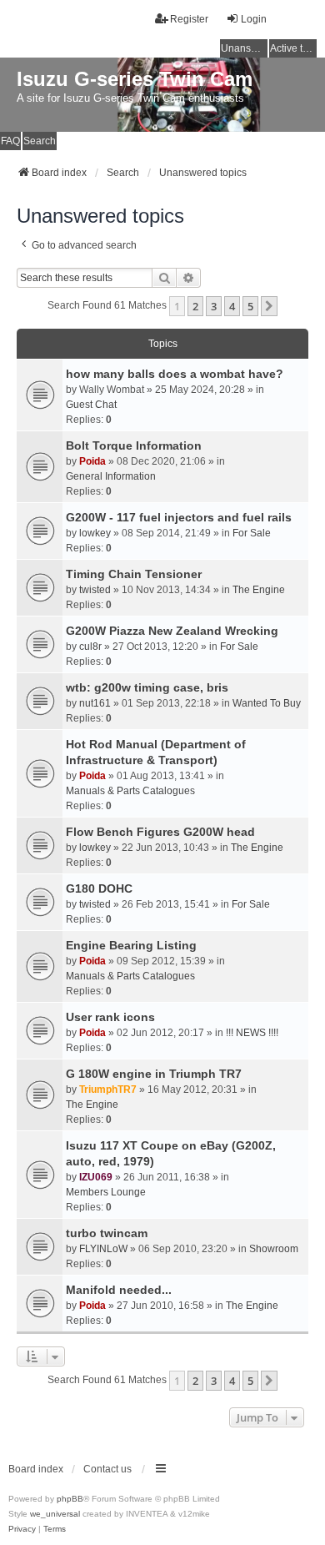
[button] (269, 306)
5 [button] (250, 306)
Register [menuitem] (189, 19)
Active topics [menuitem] (293, 48)
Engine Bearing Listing (131, 945)
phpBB (70, 1498)
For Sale (251, 533)
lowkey (95, 533)
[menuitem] (22, 1529)
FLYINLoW (103, 1249)
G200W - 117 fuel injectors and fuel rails (179, 517)
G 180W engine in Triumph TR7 (154, 1073)
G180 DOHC (99, 888)
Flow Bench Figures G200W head (160, 831)
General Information (111, 476)
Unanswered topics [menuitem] (244, 48)
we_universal (55, 1513)
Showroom (273, 1249)
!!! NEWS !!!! (252, 1033)
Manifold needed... (119, 1289)
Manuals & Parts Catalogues (130, 791)
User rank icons (110, 1017)
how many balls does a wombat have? (174, 373)
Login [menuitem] (254, 19)
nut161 (95, 703)
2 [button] (195, 306)
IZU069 (95, 1177)
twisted (95, 590)
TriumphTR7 (108, 1089)
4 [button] (232, 306)
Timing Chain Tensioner (134, 574)
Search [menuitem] (39, 141)
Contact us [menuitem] (107, 1469)
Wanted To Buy (266, 703)
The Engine (258, 590)
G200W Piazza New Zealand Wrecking (172, 630)
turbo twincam (107, 1233)
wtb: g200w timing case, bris (147, 687)
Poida (92, 461)
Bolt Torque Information (134, 445)
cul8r (90, 646)
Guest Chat (91, 404)
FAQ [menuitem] (10, 141)
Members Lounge (106, 1192)
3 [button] (214, 306)
